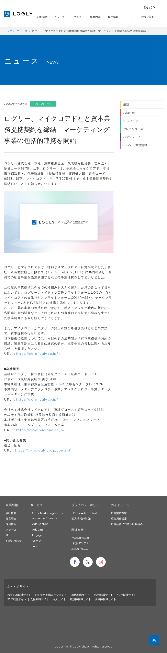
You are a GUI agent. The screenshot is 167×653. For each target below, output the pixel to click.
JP (153, 8)
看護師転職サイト (80, 599)
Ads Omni (38, 529)
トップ (8, 31)
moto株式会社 (80, 538)
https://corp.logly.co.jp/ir (38, 354)
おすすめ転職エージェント (51, 594)
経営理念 (11, 518)
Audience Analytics (44, 518)
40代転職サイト (126, 594)
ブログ (77, 17)
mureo (35, 546)
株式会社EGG (79, 548)
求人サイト (59, 599)
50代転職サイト (16, 599)
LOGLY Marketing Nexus (47, 513)
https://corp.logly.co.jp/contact (43, 450)
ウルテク (36, 540)
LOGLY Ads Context (84, 513)
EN (146, 8)
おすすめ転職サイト (19, 594)
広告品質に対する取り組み (127, 524)
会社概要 (11, 513)
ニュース (59, 17)
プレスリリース (43, 103)
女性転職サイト (39, 599)
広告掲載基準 (119, 513)
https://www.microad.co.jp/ (40, 430)
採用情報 (113, 17)
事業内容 (95, 17)
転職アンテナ (81, 543)
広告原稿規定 (119, 518)
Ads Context (40, 523)
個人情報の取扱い (82, 518)
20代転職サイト (80, 594)
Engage (37, 535)
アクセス (11, 529)
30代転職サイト (103, 594)
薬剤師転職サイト (105, 599)
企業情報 (41, 17)
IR (131, 17)
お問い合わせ (149, 17)
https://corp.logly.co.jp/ (37, 399)
